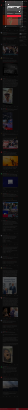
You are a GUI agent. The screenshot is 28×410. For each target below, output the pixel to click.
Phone (18, 7)
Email (11, 7)
